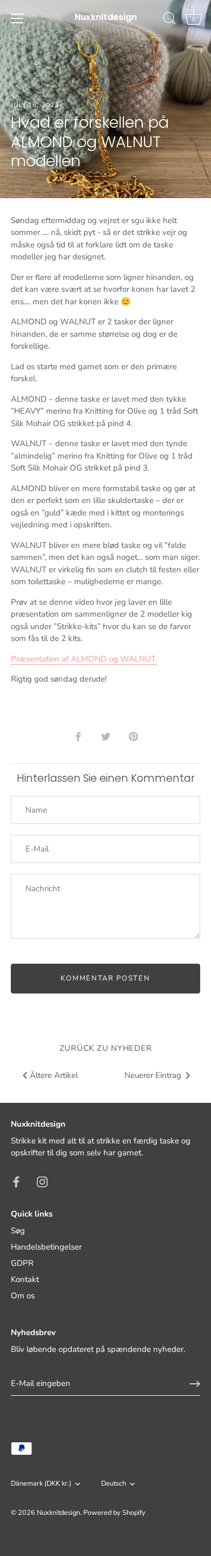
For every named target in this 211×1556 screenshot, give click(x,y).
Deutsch (113, 1484)
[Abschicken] (194, 1383)
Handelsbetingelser (46, 1246)
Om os (23, 1295)
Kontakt (25, 1279)
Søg (18, 1230)
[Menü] (17, 18)
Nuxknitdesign (106, 17)
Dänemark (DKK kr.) (41, 1484)
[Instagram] (42, 1181)
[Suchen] (169, 20)
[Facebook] (16, 1181)
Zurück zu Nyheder (106, 1048)
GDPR (22, 1263)
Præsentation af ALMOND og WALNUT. (84, 658)
